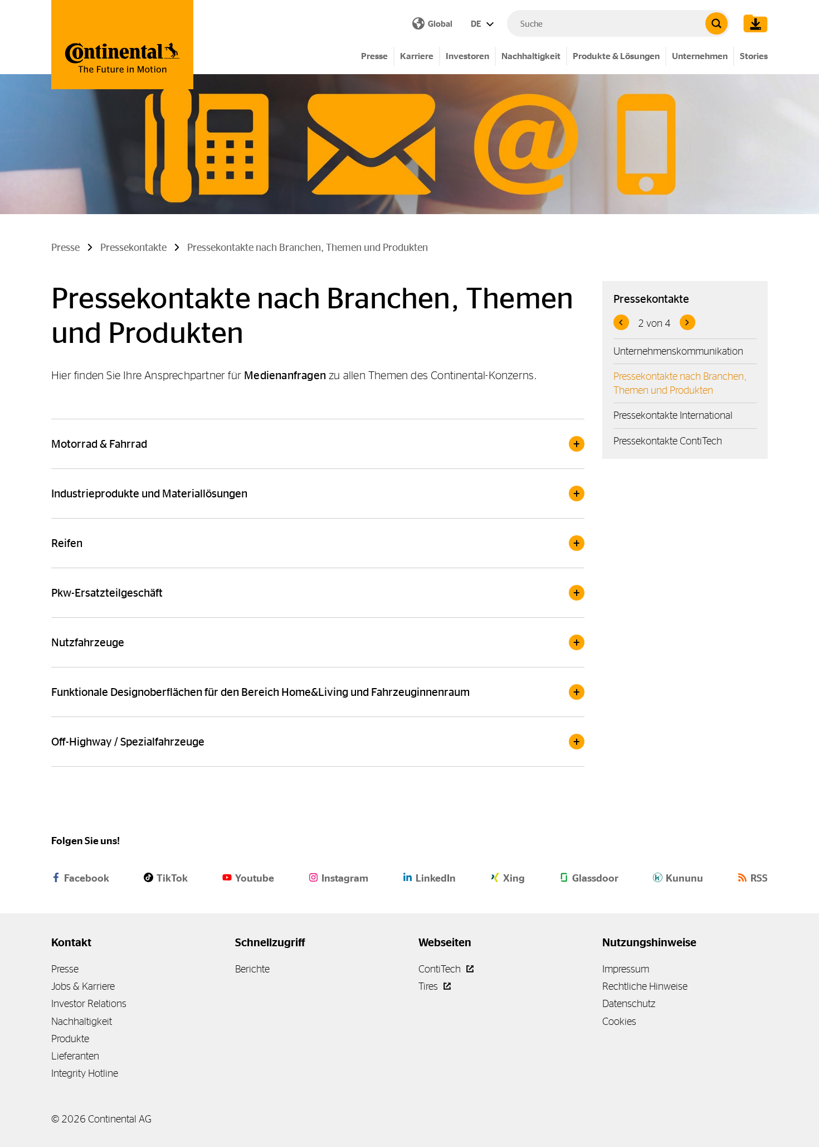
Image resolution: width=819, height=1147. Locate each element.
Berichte (252, 969)
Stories (754, 56)
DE (477, 23)
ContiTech (440, 969)
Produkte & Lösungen (616, 56)
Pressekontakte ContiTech (667, 440)
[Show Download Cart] (753, 23)
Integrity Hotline (84, 1073)
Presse (374, 56)
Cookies (619, 1021)
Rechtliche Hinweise (645, 986)
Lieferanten (75, 1056)
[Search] (716, 23)
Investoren (467, 56)
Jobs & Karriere (83, 986)
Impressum (625, 969)
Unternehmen (700, 56)
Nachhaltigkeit (530, 56)
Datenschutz (628, 1003)
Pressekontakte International (673, 415)
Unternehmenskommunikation (678, 351)
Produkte (70, 1038)
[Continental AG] (122, 44)
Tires (429, 986)
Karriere (416, 56)
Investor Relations (88, 1003)
